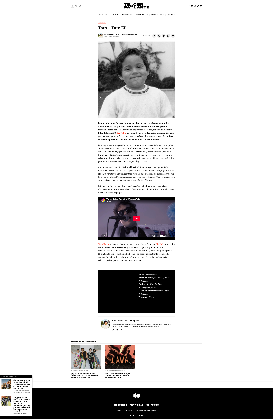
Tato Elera (103, 244)
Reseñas (102, 22)
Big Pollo (121, 133)
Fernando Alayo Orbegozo (122, 35)
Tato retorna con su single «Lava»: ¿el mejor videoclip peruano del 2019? (117, 375)
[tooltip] (189, 6)
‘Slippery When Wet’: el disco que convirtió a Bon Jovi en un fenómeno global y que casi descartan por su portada (21, 403)
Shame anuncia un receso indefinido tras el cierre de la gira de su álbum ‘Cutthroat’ (21, 384)
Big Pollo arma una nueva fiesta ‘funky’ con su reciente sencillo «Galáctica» (84, 375)
